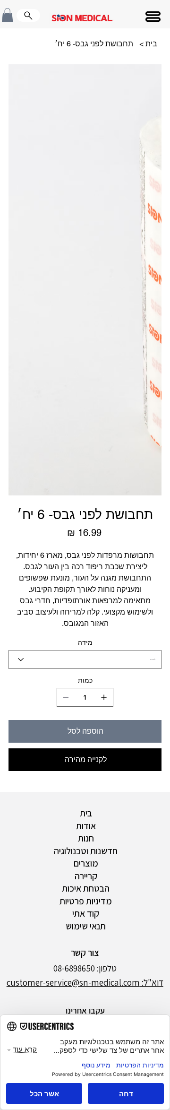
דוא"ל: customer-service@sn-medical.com (85, 982)
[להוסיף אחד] (103, 697)
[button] (7, 15)
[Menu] (154, 16)
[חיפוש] (28, 15)
